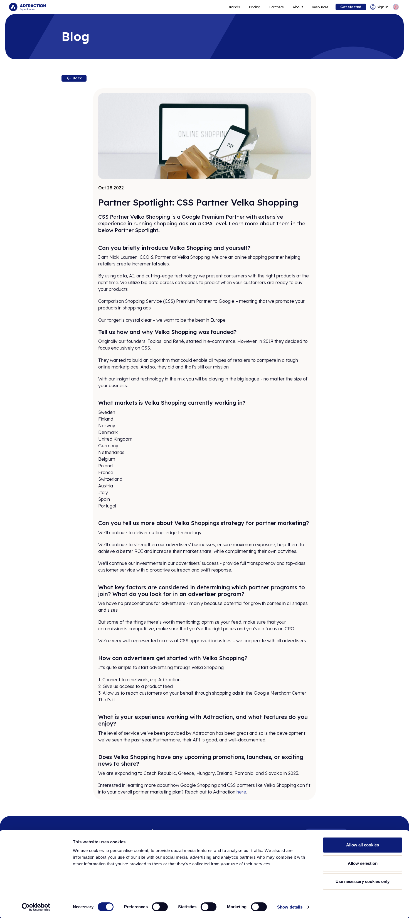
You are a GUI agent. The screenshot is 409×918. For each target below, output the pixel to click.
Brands (234, 7)
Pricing (254, 7)
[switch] (160, 906)
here (241, 792)
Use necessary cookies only (363, 881)
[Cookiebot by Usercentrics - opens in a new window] (36, 907)
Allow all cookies (362, 845)
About (298, 7)
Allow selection (363, 863)
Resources (320, 7)
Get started (350, 6)
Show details (289, 907)
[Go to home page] (27, 7)
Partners (276, 7)
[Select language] (396, 7)
